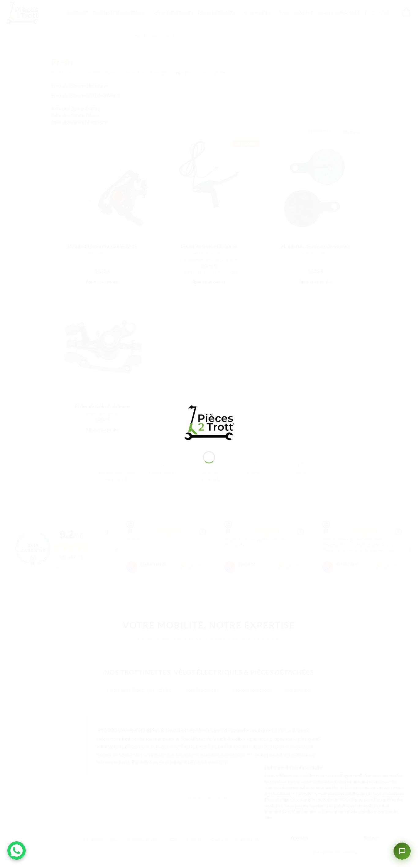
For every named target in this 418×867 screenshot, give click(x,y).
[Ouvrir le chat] (402, 851)
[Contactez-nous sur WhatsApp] (16, 850)
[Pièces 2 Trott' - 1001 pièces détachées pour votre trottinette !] (209, 422)
